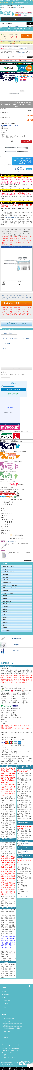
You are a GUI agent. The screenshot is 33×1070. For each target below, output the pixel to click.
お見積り (6, 1003)
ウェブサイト (7, 343)
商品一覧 (6, 994)
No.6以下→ (28, 560)
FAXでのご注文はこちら (16, 303)
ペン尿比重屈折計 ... (10, 541)
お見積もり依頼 (20, 52)
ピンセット (8, 26)
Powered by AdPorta (13, 394)
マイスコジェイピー (8, 386)
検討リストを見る (20, 41)
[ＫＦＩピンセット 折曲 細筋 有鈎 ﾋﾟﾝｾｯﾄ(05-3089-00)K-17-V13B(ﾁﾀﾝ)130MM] (16, 246)
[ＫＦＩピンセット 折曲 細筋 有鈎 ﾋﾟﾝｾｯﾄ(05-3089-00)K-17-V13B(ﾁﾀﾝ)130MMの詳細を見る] (6, 161)
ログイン (3, 9)
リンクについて (8, 1052)
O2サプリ (16, 651)
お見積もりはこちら (16, 323)
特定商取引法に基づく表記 (7, 7)
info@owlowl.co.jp (12, 217)
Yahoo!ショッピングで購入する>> (18, 48)
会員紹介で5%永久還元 (13, 393)
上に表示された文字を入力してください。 (13, 374)
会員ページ (25, 7)
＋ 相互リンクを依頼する (13, 389)
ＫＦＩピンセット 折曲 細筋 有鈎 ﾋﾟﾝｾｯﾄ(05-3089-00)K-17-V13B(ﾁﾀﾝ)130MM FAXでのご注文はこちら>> (16, 297)
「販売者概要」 (26, 843)
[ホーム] (16, 12)
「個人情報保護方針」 (23, 851)
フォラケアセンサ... (10, 550)
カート (6, 997)
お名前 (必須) (7, 333)
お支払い (20, 5)
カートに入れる (26, 36)
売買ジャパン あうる (10, 1057)
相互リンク (7, 1055)
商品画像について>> (26, 60)
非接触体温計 (16, 638)
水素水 (16, 645)
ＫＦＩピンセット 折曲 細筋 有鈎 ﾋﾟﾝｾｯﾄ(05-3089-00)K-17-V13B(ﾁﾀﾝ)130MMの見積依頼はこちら (23, 161)
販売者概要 (18, 7)
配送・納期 (14, 5)
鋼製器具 (17, 26)
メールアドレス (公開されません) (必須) (16, 338)
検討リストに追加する (8, 41)
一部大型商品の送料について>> (11, 60)
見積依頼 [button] (29, 169)
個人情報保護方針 (5, 5)
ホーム (2, 26)
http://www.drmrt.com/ (12, 1048)
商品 (13, 26)
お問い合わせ (8, 1000)
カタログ (30, 57)
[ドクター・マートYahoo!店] (16, 484)
